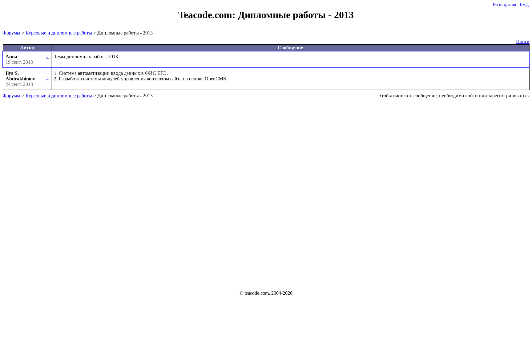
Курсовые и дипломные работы (59, 32)
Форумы (11, 32)
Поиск (523, 41)
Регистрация (504, 4)
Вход (524, 4)
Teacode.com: (208, 14)
